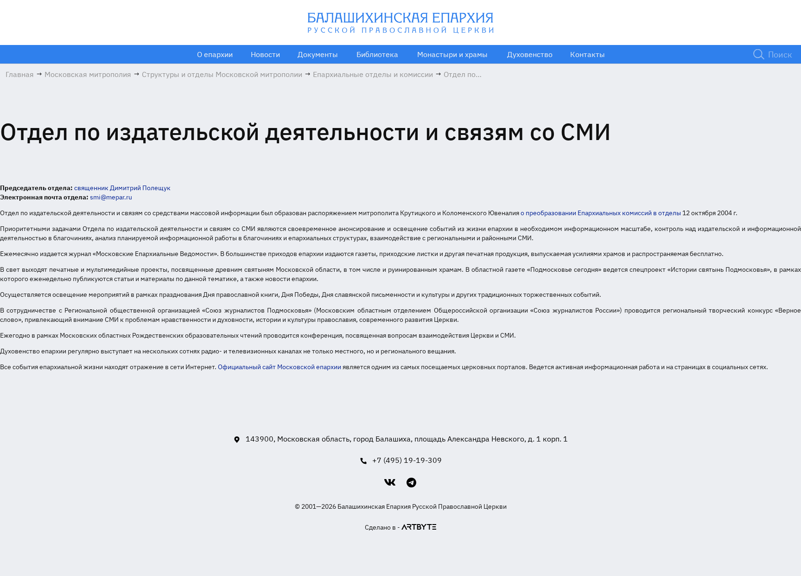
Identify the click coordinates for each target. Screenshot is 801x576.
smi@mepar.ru (111, 197)
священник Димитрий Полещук (122, 188)
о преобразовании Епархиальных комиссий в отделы (601, 213)
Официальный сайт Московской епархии (279, 367)
